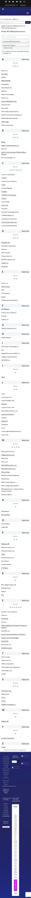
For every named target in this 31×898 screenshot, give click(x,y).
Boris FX (4, 149)
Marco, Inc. (4, 462)
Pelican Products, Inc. (8, 547)
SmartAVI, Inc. (5, 631)
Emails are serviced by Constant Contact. (15, 873)
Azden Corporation (7, 125)
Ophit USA (4, 527)
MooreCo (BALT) (6, 494)
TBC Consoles (5, 657)
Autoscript (4, 108)
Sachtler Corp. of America (9, 612)
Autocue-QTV (5, 105)
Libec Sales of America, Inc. (9, 411)
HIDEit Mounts (6, 337)
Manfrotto (4, 458)
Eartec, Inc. (4, 283)
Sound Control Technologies (10, 638)
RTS (2, 595)
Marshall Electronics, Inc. (9, 465)
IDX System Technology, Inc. (10, 346)
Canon (3, 185)
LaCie (3, 394)
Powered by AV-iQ (22, 750)
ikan (2, 350)
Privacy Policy (14, 750)
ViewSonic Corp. (6, 691)
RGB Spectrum (6, 588)
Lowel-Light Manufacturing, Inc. (11, 431)
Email (15, 806)
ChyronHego (5, 202)
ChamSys (4, 191)
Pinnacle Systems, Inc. (8, 551)
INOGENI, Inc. (5, 360)
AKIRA (3, 77)
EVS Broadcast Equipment (9, 300)
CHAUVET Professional (8, 195)
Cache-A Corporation (8, 174)
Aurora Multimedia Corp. (9, 101)
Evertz (3, 297)
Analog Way (5, 84)
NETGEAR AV (5, 515)
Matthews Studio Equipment (10, 475)
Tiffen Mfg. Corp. (6, 670)
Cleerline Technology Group (10, 212)
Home (3, 26)
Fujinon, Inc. (5, 319)
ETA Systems (5, 293)
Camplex (4, 178)
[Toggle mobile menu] (28, 13)
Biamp (3, 142)
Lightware (4, 421)
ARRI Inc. (4, 91)
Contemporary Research (9, 219)
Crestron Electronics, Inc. (9, 222)
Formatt (3, 316)
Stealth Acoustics (6, 648)
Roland (3, 591)
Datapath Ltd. (5, 242)
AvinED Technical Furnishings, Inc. (12, 115)
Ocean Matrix (5, 524)
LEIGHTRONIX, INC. (8, 400)
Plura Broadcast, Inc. (7, 557)
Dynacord (4, 266)
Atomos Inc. (5, 98)
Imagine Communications (9, 357)
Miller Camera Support (8, 482)
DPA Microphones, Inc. (8, 259)
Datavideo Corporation (8, 246)
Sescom (3, 622)
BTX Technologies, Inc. (8, 158)
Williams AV (5, 721)
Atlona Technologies (7, 94)
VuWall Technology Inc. (8, 704)
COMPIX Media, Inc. (7, 215)
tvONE (3, 674)
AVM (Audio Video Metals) (9, 118)
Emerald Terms (7, 750)
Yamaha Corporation (7, 738)
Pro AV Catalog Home (6, 19)
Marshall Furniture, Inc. (8, 468)
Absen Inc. (4, 71)
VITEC (3, 701)
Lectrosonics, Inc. (6, 397)
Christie (3, 198)
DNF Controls (5, 253)
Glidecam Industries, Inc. (9, 328)
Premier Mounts (6, 564)
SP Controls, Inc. (6, 644)
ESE (2, 290)
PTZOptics (4, 568)
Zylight (3, 747)
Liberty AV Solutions (7, 414)
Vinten (3, 697)
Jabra (3, 377)
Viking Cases (5, 694)
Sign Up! (15, 885)
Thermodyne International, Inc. (11, 667)
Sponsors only (8, 48)
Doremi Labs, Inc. (6, 256)
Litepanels (4, 424)
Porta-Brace (5, 561)
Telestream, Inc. (6, 660)
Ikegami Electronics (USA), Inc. (10, 353)
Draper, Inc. (5, 263)
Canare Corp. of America (9, 181)
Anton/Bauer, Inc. (6, 88)
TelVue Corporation (7, 664)
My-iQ (16, 19)
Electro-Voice (5, 286)
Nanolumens (5, 511)
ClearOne (4, 208)
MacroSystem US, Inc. (8, 451)
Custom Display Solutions (9, 225)
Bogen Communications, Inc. (10, 145)
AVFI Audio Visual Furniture (10, 111)
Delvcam (4, 249)
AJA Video (4, 74)
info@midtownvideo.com (9, 786)
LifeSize (3, 418)
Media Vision (5, 479)
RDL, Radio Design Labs (8, 585)
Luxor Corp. (5, 435)
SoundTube (5, 641)
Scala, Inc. (4, 615)
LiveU (3, 428)
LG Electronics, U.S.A (7, 407)
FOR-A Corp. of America (8, 312)
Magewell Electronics (8, 455)
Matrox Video (5, 472)
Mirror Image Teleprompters (10, 486)
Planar (3, 554)
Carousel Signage (6, 188)
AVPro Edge (5, 122)
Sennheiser (4, 618)
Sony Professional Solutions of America (13, 634)
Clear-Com (4, 205)
